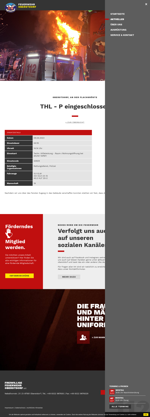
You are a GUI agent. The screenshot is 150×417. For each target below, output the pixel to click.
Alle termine (120, 406)
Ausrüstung (118, 29)
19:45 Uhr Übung (121, 400)
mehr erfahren (131, 414)
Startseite (117, 14)
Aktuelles (117, 19)
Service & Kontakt (122, 35)
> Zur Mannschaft (102, 337)
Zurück (114, 386)
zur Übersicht (75, 122)
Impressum (9, 408)
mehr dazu (69, 277)
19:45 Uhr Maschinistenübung (127, 393)
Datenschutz (20, 408)
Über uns (116, 24)
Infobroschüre (19, 276)
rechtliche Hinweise (35, 408)
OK (146, 414)
